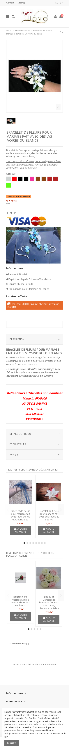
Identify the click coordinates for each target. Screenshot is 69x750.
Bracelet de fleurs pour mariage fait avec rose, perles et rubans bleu (20, 515)
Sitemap (21, 2)
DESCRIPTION (17, 339)
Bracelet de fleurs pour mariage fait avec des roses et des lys (49, 515)
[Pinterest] (15, 213)
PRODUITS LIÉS (18, 444)
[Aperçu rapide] (20, 507)
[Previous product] (61, 32)
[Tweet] (11, 213)
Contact (10, 2)
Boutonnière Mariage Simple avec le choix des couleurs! (20, 601)
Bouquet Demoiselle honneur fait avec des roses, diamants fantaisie (49, 602)
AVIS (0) (14, 454)
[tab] (34, 339)
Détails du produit (21, 433)
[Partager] (7, 213)
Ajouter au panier (21, 530)
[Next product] (62, 32)
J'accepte (12, 742)
